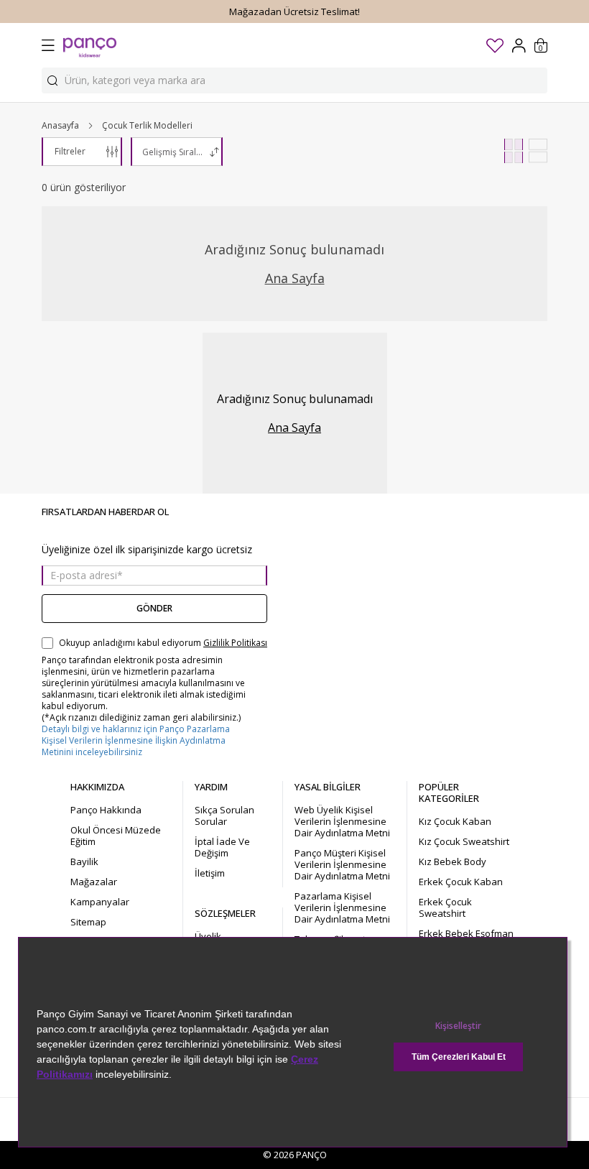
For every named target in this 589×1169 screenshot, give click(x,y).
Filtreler (70, 151)
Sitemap (88, 921)
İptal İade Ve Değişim (222, 847)
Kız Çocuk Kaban (455, 821)
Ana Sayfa (295, 278)
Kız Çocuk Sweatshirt (464, 841)
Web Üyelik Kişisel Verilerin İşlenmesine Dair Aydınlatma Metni (342, 821)
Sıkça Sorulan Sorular (224, 815)
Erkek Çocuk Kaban (461, 881)
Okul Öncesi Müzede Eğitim (115, 835)
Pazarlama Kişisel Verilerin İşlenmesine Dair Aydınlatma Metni (342, 907)
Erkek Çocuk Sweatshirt (445, 907)
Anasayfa (60, 125)
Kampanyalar (99, 901)
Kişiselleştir (458, 1026)
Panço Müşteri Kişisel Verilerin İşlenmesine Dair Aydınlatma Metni (342, 864)
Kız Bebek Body (452, 861)
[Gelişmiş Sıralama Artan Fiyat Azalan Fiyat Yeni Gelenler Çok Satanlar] (177, 151)
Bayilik (84, 861)
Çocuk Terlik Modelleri (147, 125)
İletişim (210, 873)
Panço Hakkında (106, 809)
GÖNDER (154, 608)
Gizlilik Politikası (235, 643)
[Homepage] (89, 45)
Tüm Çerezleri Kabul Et (459, 1057)
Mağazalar (93, 881)
